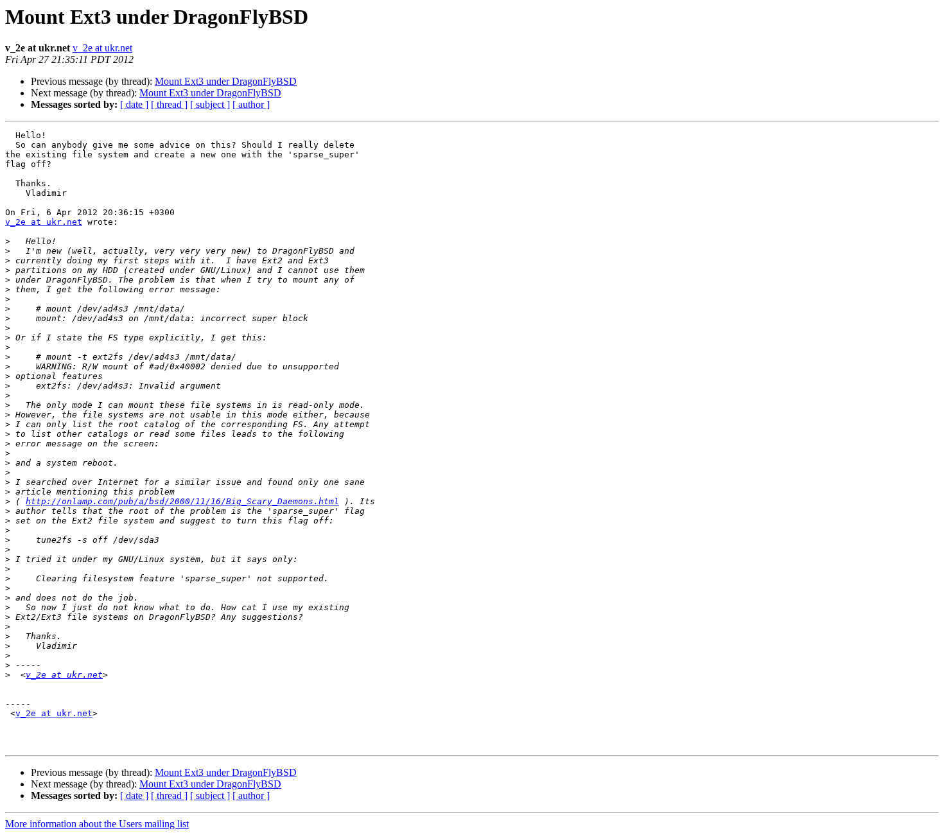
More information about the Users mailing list (97, 823)
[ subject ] (210, 104)
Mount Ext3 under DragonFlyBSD (226, 81)
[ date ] (134, 104)
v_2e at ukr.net (102, 47)
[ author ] (251, 104)
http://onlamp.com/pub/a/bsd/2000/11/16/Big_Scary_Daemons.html (182, 501)
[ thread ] (169, 104)
